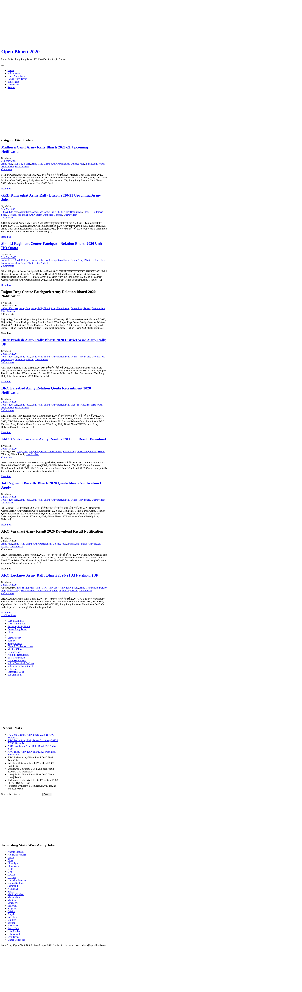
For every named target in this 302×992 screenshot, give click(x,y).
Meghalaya (13, 903)
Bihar (10, 860)
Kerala (11, 891)
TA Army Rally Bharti (19, 626)
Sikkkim (12, 920)
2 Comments (7, 265)
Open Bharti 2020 (20, 51)
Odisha (11, 911)
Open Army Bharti (17, 76)
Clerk (10, 632)
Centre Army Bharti (17, 79)
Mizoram (12, 905)
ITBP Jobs (13, 669)
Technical (12, 640)
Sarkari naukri (15, 674)
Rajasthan (12, 917)
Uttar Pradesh (22, 166)
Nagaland (12, 908)
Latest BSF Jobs (16, 671)
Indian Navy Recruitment (20, 666)
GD (9, 635)
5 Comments (7, 362)
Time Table (13, 81)
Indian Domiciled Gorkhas (49, 214)
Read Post (6, 188)
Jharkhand (13, 886)
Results (11, 87)
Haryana (12, 877)
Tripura (11, 922)
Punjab (11, 914)
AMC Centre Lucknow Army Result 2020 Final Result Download (53, 439)
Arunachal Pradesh (17, 854)
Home (11, 70)
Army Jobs (6, 163)
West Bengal (14, 937)
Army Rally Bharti (40, 163)
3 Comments (7, 410)
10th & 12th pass (21, 163)
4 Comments (7, 593)
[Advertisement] (95, 23)
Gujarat (11, 874)
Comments (6, 169)
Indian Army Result (86, 451)
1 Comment (7, 217)
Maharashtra (14, 897)
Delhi (10, 868)
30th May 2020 (9, 353)
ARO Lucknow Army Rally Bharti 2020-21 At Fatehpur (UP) (50, 575)
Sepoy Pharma (15, 643)
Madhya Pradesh (16, 894)
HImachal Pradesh (17, 880)
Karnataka (13, 888)
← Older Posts (8, 615)
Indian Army (14, 73)
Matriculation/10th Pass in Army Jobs (39, 590)
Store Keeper (14, 637)
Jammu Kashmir (16, 883)
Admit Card (13, 84)
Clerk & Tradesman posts (83, 404)
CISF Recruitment (17, 660)
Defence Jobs (77, 163)
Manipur (12, 900)
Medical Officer (15, 649)
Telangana (13, 925)
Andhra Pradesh (16, 851)
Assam (11, 857)
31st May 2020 (8, 161)
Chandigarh (13, 863)
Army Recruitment (60, 163)
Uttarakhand (14, 934)
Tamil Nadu (13, 928)
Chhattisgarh (14, 866)
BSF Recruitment (16, 657)
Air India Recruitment (18, 654)
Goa (10, 871)
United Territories (16, 939)
